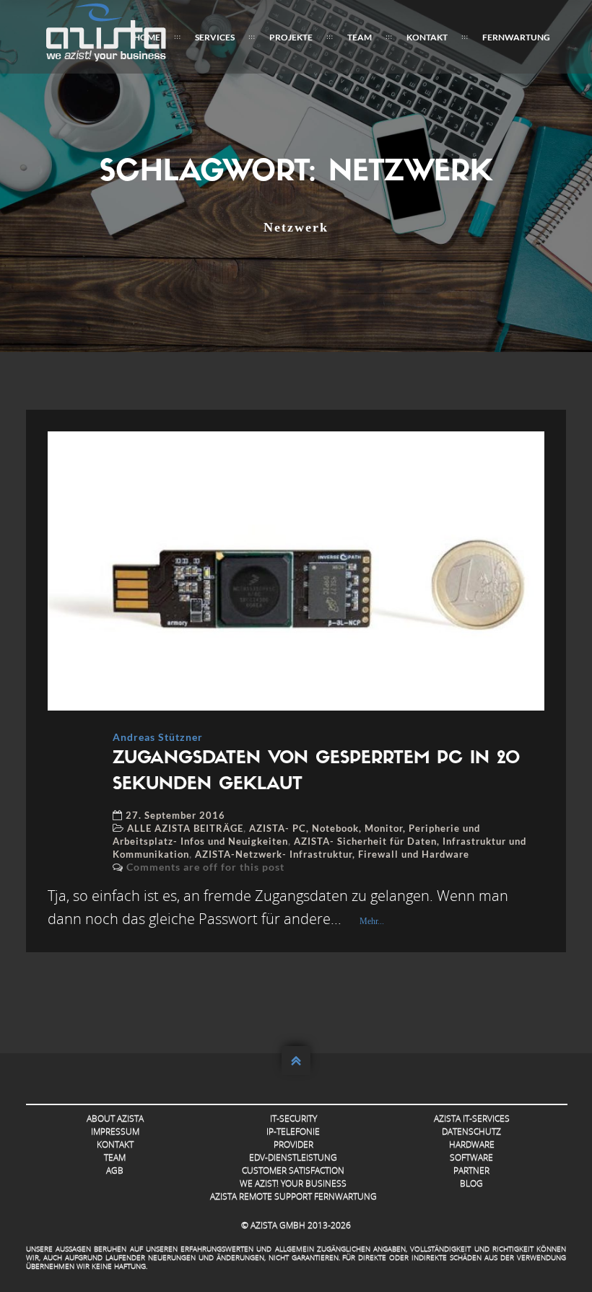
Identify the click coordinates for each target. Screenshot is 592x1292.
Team (359, 37)
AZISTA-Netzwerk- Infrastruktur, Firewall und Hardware (332, 854)
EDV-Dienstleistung (293, 1157)
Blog (471, 1183)
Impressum (115, 1131)
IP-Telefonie (293, 1131)
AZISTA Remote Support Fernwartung (293, 1196)
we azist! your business (293, 1183)
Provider (293, 1144)
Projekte (291, 37)
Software (471, 1157)
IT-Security (293, 1118)
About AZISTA (115, 1118)
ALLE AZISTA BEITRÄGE (185, 828)
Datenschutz (471, 1131)
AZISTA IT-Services (472, 1118)
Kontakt (427, 37)
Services (215, 37)
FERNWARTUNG (516, 37)
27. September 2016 (175, 815)
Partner (471, 1170)
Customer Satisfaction (293, 1170)
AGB (114, 1170)
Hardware (472, 1144)
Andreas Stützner (158, 737)
